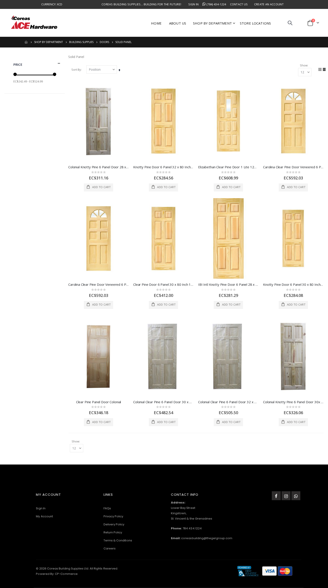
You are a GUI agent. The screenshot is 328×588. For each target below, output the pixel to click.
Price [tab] (17, 64)
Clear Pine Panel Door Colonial (98, 402)
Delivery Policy (114, 524)
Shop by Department (48, 42)
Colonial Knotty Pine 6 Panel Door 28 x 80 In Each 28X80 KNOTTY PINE (98, 167)
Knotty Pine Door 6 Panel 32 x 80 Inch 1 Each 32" (163, 167)
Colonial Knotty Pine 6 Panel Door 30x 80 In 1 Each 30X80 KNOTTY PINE (293, 402)
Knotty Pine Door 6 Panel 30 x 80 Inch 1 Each (293, 284)
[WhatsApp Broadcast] (295, 495)
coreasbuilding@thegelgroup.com (206, 538)
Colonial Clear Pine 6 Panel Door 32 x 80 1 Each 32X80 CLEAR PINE (228, 402)
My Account (44, 516)
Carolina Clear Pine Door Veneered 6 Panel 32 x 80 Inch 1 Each (293, 167)
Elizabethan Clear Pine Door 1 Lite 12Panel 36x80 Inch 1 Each (228, 167)
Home (26, 42)
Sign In (193, 4)
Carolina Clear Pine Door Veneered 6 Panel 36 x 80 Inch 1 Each (98, 284)
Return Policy (113, 532)
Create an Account (269, 4)
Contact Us (239, 4)
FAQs (107, 508)
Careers (110, 548)
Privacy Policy (113, 516)
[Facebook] (276, 495)
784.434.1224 (192, 528)
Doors (104, 42)
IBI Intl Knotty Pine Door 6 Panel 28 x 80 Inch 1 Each (228, 284)
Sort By (76, 70)
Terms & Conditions (118, 540)
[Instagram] (286, 495)
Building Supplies (81, 42)
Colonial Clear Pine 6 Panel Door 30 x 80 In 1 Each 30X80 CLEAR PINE (163, 402)
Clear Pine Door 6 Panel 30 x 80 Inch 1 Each (163, 284)
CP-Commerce (66, 574)
